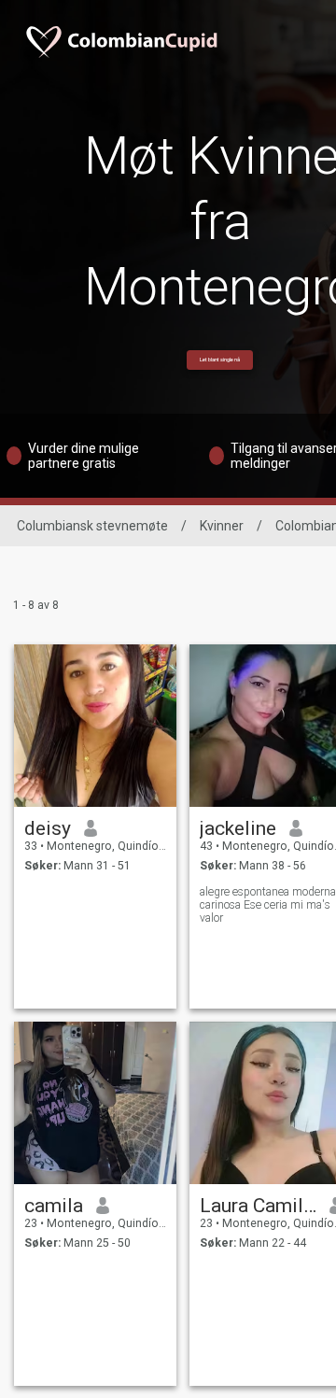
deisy (47, 828)
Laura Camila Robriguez (258, 1205)
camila (53, 1205)
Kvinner (222, 525)
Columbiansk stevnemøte (92, 525)
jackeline (238, 828)
